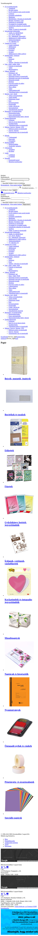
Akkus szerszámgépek (15, 95)
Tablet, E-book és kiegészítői (17, 29)
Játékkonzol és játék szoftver (17, 38)
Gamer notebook (14, 45)
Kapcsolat (12, 139)
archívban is (4, 190)
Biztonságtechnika (14, 113)
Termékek (12, 149)
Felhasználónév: (6, 179)
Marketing (12, 17)
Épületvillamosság (10, 118)
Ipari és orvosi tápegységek (17, 122)
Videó (10, 68)
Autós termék (13, 97)
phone (5, 867)
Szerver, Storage (14, 130)
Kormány (11, 50)
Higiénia (11, 82)
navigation (2, 867)
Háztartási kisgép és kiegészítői (18, 76)
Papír (10, 61)
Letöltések (12, 155)
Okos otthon (12, 87)
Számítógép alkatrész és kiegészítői (19, 26)
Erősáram (11, 120)
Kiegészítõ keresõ (7, 193)
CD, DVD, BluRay (15, 34)
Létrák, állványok (14, 106)
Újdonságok (8, 148)
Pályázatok (8, 846)
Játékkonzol (12, 47)
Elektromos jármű (14, 99)
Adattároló (12, 8)
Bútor (10, 57)
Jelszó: (3, 181)
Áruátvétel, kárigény (15, 146)
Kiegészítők (12, 104)
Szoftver (11, 27)
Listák (6, 153)
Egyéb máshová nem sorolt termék (19, 12)
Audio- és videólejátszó (16, 33)
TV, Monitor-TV (14, 41)
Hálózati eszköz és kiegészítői (18, 129)
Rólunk (7, 135)
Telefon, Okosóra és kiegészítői (18, 62)
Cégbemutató (13, 137)
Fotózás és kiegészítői (15, 66)
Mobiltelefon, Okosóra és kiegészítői (20, 19)
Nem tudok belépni (16, 185)
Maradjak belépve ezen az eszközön (14, 183)
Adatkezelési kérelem (11, 843)
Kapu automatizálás (15, 115)
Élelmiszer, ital (13, 73)
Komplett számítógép (15, 15)
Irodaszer (11, 59)
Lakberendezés (13, 85)
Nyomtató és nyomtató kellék (18, 24)
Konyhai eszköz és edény (16, 83)
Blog (6, 839)
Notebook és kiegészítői (16, 22)
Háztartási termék (14, 80)
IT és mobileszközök (11, 6)
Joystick (11, 52)
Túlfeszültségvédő (14, 90)
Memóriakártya (13, 69)
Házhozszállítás (9, 142)
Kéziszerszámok (14, 102)
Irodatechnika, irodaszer (12, 55)
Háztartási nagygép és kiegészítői (19, 78)
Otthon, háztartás (10, 71)
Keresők (7, 158)
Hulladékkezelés (10, 841)
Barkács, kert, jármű (11, 94)
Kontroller (12, 48)
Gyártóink (12, 156)
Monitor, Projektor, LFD (16, 20)
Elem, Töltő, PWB (14, 75)
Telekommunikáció (14, 40)
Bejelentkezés (5, 185)
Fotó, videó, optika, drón (12, 64)
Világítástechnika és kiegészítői (18, 92)
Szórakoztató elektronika (12, 31)
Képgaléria (12, 141)
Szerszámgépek (13, 108)
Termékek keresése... (27, 188)
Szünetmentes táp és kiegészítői (18, 132)
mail (7, 867)
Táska (10, 88)
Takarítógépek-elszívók (16, 109)
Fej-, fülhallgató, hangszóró (17, 36)
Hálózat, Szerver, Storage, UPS (14, 127)
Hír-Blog (11, 151)
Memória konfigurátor (15, 162)
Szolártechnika (13, 123)
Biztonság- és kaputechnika (13, 111)
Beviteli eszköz (13, 10)
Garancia (11, 13)
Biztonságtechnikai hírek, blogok (19, 116)
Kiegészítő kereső (14, 160)
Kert (10, 101)
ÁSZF (7, 844)
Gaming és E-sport (10, 43)
